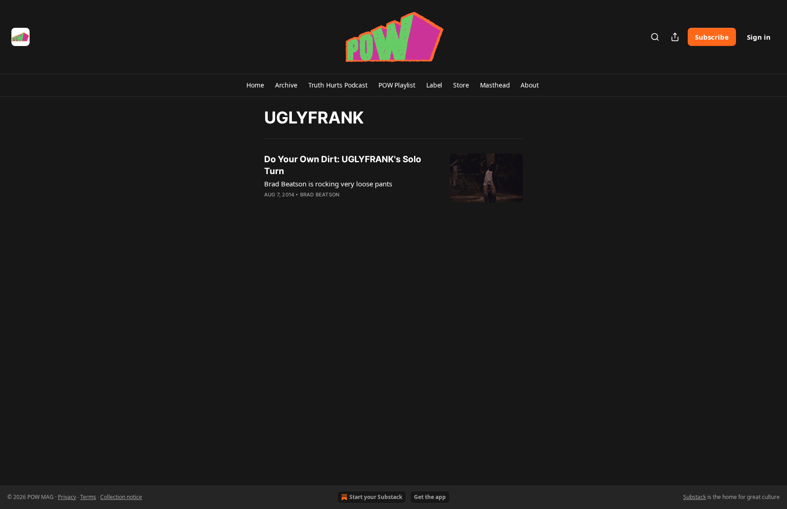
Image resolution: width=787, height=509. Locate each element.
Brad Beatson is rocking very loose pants (328, 183)
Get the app (430, 497)
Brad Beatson (319, 194)
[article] (393, 183)
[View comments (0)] (324, 206)
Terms (88, 497)
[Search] (655, 37)
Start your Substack (375, 497)
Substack (694, 497)
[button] (255, 85)
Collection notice (121, 497)
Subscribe (712, 36)
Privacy (67, 497)
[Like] (270, 206)
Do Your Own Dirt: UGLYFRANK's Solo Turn (342, 165)
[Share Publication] (675, 37)
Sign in (759, 36)
